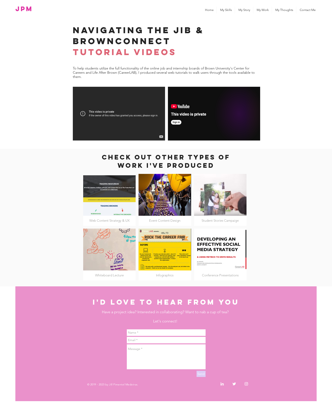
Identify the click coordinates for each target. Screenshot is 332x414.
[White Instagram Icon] (246, 384)
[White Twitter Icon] (234, 384)
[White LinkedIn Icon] (222, 384)
